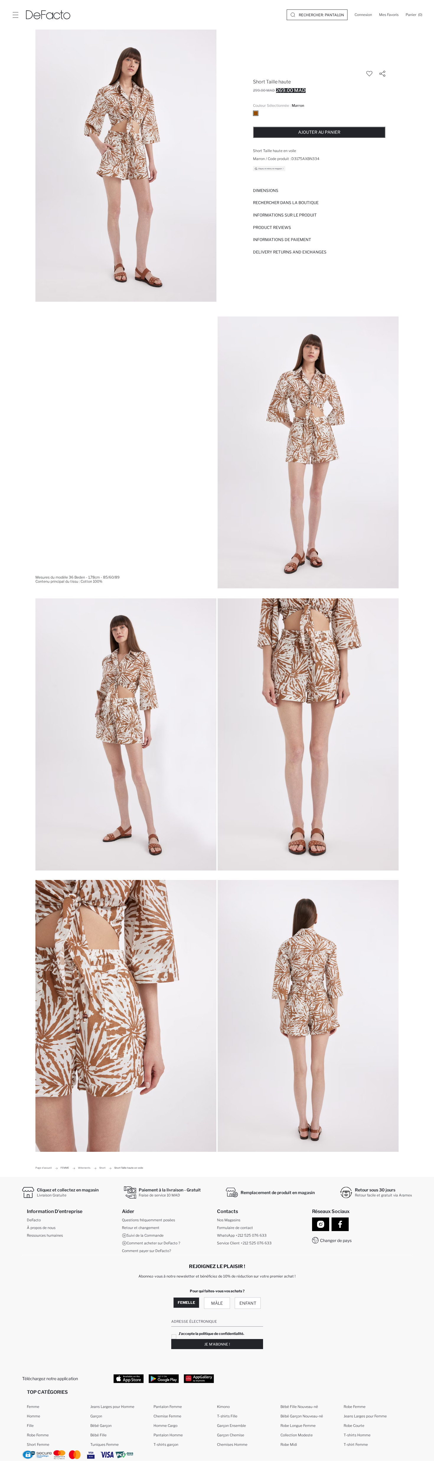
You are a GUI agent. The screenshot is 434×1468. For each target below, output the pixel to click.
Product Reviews (272, 227)
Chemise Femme (167, 1416)
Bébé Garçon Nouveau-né (301, 1416)
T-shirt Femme (356, 1444)
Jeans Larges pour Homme (112, 1406)
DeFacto (34, 1220)
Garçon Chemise (230, 1435)
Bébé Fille (98, 1435)
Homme (33, 1416)
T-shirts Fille (227, 1416)
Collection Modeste (296, 1435)
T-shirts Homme (357, 1435)
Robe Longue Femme (298, 1425)
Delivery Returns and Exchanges (290, 252)
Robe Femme (38, 1435)
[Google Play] (164, 1378)
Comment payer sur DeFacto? (146, 1251)
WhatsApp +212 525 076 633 (242, 1235)
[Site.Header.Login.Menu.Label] (15, 14)
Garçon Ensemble (231, 1425)
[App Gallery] (199, 1378)
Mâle (217, 1303)
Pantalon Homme (168, 1435)
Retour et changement (140, 1227)
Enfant (247, 1303)
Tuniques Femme (104, 1444)
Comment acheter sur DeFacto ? (153, 1243)
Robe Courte (354, 1425)
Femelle (186, 1302)
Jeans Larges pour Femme (365, 1416)
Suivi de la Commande (145, 1235)
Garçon (96, 1416)
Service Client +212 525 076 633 (244, 1243)
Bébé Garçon (101, 1425)
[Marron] (255, 113)
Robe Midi (288, 1444)
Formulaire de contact (235, 1227)
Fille (30, 1425)
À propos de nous (41, 1227)
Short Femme (38, 1444)
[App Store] (128, 1378)
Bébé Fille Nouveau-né (299, 1406)
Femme (33, 1406)
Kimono (223, 1406)
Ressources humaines (45, 1235)
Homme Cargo (165, 1425)
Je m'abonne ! (217, 1344)
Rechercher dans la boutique (286, 202)
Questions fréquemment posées (148, 1220)
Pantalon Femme (168, 1406)
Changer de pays (336, 1240)
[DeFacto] (48, 14)
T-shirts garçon (166, 1444)
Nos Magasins (228, 1220)
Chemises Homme (232, 1444)
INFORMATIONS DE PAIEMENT (282, 239)
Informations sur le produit (285, 215)
